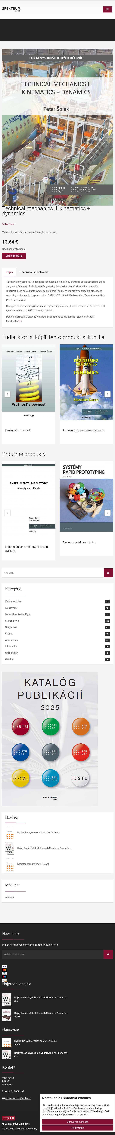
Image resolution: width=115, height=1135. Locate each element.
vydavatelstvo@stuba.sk (18, 1098)
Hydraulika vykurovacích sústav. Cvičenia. (38, 832)
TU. (20, 321)
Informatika (56, 646)
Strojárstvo (56, 627)
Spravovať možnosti (77, 1122)
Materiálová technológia (56, 614)
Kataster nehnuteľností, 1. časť (33, 864)
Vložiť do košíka (14, 255)
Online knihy (56, 652)
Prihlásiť (9, 897)
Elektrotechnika (56, 601)
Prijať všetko (77, 1128)
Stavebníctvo (57, 620)
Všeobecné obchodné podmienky (19, 1128)
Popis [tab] (9, 272)
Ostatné (56, 659)
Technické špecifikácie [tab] (34, 272)
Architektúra (56, 640)
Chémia (56, 633)
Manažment (56, 607)
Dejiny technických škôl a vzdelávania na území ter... (44, 848)
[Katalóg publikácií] (57, 739)
